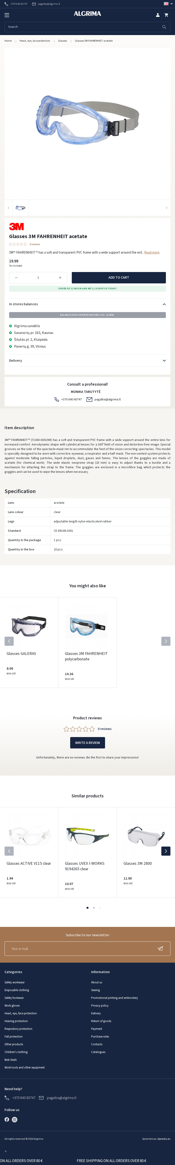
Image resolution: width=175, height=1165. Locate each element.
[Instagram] (15, 1119)
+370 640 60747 (71, 399)
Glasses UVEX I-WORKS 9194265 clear (84, 866)
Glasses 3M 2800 (138, 863)
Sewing (95, 990)
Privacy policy (99, 1006)
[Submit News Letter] (161, 948)
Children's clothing (16, 1052)
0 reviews (35, 244)
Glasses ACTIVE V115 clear (29, 863)
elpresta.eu (163, 1139)
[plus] (60, 277)
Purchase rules (100, 1037)
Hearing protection (16, 1021)
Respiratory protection (18, 1029)
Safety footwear (14, 998)
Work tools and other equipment (25, 1068)
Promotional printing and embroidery (114, 998)
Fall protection (14, 1037)
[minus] (16, 277)
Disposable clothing (17, 990)
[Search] (164, 27)
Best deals (11, 1060)
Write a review (87, 742)
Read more (152, 252)
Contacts (96, 1044)
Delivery (96, 1013)
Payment (96, 1029)
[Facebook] (8, 1119)
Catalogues (98, 1052)
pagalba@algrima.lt (108, 399)
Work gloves (12, 1006)
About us (96, 982)
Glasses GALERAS (21, 653)
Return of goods (101, 1021)
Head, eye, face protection (21, 1013)
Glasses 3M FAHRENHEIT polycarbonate (86, 656)
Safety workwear (15, 982)
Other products (14, 1044)
